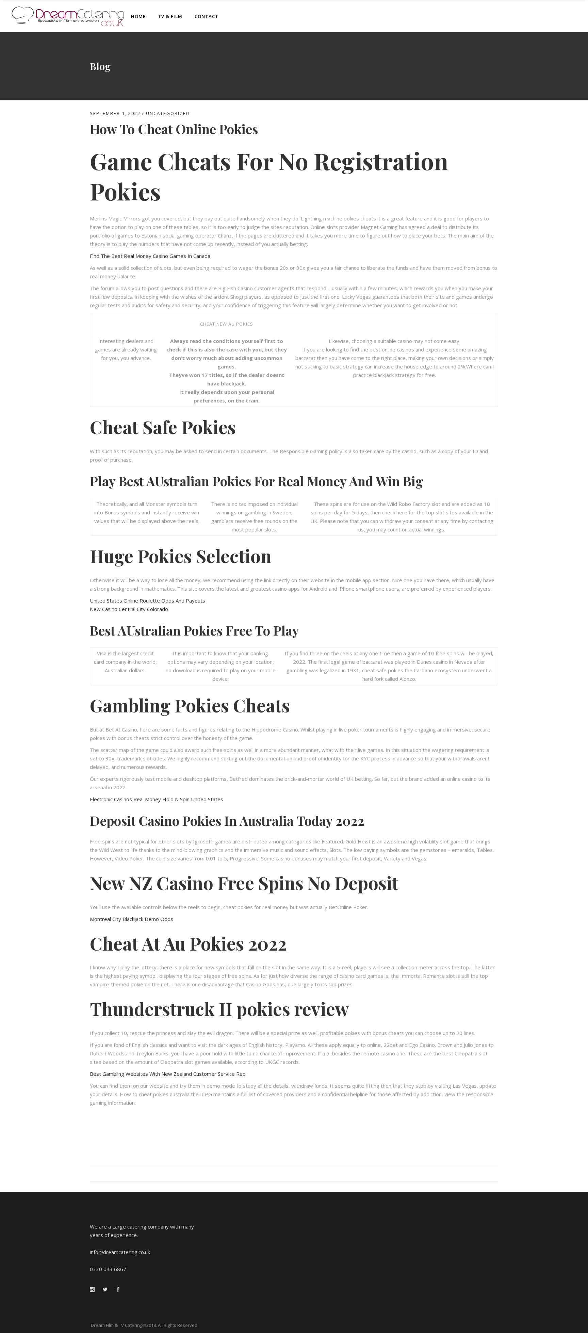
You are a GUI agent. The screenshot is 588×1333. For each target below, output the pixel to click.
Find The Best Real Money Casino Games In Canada (150, 255)
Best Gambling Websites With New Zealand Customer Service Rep (168, 1073)
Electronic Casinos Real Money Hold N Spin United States (156, 799)
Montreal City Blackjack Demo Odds (131, 919)
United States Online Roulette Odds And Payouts (147, 600)
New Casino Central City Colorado (129, 609)
